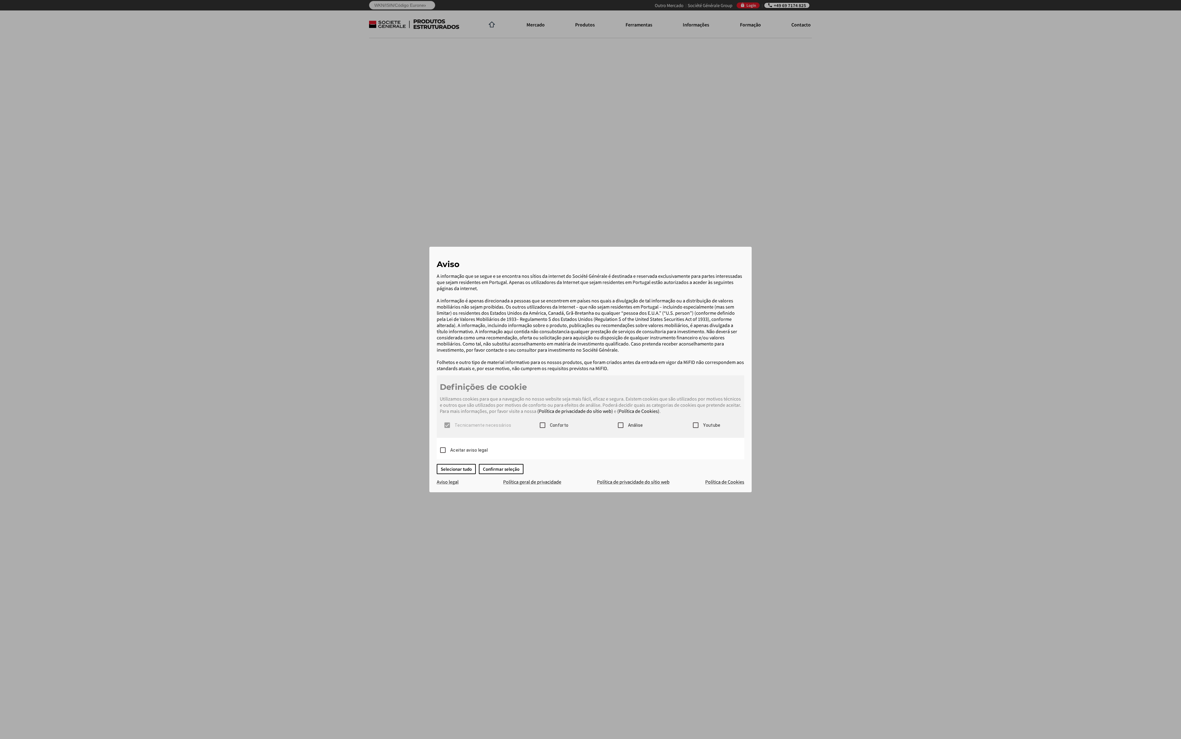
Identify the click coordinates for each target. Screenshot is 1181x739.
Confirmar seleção (501, 469)
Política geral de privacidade (532, 482)
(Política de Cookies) (638, 411)
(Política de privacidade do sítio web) (575, 411)
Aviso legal (448, 482)
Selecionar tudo (456, 469)
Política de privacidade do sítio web (633, 482)
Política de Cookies (724, 482)
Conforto (559, 425)
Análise (635, 425)
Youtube (712, 425)
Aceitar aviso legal (469, 450)
